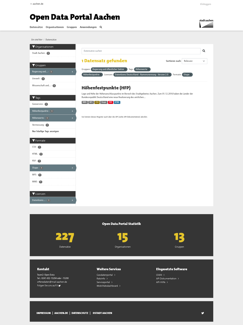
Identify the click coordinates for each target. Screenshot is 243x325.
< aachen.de (36, 4)
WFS (91, 102)
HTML (117, 102)
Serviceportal (103, 282)
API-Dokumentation (132, 117)
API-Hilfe (161, 282)
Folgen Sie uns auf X (47, 285)
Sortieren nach (173, 61)
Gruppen (72, 27)
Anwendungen (88, 27)
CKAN (159, 274)
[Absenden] (203, 51)
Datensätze (36, 27)
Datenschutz (80, 313)
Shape (103, 102)
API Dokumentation (166, 278)
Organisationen (55, 27)
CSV (97, 102)
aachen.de (61, 313)
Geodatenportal (105, 274)
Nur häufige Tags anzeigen (45, 131)
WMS (85, 102)
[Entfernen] (125, 69)
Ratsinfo (101, 278)
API (116, 117)
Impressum (44, 313)
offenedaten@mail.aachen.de (52, 281)
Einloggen (205, 4)
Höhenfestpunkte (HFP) (106, 88)
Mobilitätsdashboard (107, 285)
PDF (110, 102)
